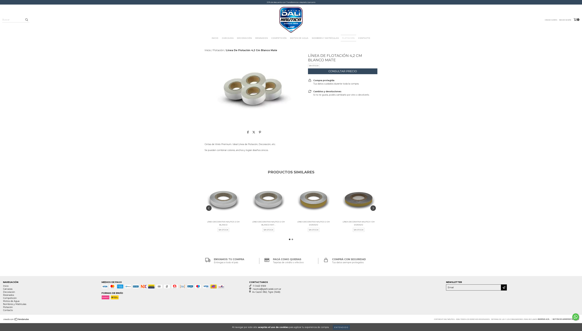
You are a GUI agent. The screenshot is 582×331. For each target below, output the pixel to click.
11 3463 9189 (259, 286)
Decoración (244, 38)
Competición (279, 38)
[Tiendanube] (16, 320)
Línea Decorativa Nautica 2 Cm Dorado (313, 223)
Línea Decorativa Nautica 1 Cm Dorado (359, 223)
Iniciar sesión (565, 20)
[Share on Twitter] (253, 132)
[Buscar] (26, 19)
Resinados (261, 38)
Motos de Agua (299, 38)
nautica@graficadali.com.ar (267, 289)
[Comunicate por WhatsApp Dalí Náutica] (575, 316)
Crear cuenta (551, 20)
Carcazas (228, 38)
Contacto (364, 38)
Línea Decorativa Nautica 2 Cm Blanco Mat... (268, 223)
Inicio (215, 38)
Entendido (341, 327)
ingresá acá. (544, 319)
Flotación (348, 38)
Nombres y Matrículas (325, 38)
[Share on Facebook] (248, 132)
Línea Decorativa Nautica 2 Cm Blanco (223, 223)
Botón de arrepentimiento (566, 319)
